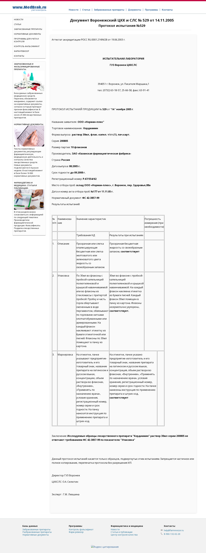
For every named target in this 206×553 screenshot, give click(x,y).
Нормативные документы (27, 34)
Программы (151, 9)
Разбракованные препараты (37, 532)
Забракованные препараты (109, 9)
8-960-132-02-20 (172, 534)
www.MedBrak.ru (29, 8)
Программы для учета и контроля (26, 40)
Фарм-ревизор (21, 51)
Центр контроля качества (124, 534)
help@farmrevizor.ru (174, 530)
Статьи (86, 9)
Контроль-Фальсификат (27, 46)
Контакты (167, 9)
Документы (134, 9)
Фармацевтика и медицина (127, 526)
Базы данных (30, 526)
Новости (73, 9)
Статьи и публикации (121, 532)
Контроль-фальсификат (81, 529)
